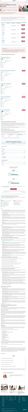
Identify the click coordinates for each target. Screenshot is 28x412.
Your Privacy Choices (23, 399)
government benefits (10, 236)
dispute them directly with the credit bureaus (20, 288)
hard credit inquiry (20, 226)
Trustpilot (20, 255)
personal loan (1, 3)
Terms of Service (23, 397)
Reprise (5, 223)
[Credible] (14, 0)
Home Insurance (3, 399)
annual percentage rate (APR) (12, 230)
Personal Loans (3, 397)
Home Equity (3, 402)
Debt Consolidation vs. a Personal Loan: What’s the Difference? (21, 393)
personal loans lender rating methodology (18, 344)
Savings (2, 405)
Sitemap (19, 402)
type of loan (24, 293)
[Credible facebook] (24, 409)
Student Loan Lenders (10, 398)
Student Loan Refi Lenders (11, 399)
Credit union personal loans (10, 274)
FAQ (6, 398)
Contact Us (19, 401)
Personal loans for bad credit (10, 242)
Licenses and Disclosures (15, 410)
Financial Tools (3, 406)
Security (7, 399)
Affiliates (15, 397)
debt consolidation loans (5, 3)
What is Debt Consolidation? (7, 128)
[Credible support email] (23, 409)
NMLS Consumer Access (11, 410)
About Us (19, 397)
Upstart (12, 272)
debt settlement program (8, 315)
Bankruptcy (2, 322)
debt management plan (22, 307)
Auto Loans (3, 403)
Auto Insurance (3, 400)
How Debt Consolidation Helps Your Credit (13, 392)
